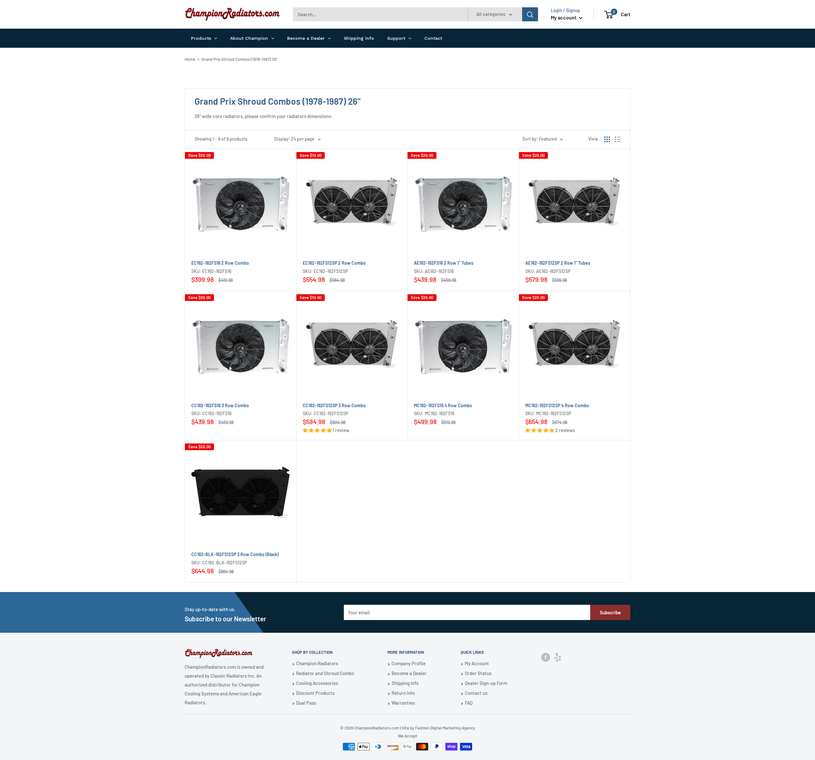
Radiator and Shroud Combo (325, 673)
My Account (477, 663)
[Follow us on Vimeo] (557, 657)
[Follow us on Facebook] (545, 657)
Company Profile (409, 663)
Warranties (403, 703)
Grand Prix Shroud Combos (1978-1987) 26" (240, 59)
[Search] (530, 14)
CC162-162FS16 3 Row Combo (220, 405)
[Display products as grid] (607, 139)
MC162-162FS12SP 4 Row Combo (557, 405)
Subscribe (610, 612)
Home (190, 59)
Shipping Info (405, 683)
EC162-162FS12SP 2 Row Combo (334, 263)
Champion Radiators (317, 663)
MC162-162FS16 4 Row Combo (443, 405)
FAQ (469, 703)
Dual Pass (306, 703)
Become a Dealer (409, 673)
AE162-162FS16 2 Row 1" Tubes (443, 263)
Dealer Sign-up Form (486, 683)
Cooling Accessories (317, 683)
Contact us (476, 693)
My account (564, 17)
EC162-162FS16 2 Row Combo (220, 263)
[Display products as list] (617, 139)
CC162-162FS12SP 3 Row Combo (334, 405)
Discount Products (315, 693)
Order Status (478, 673)
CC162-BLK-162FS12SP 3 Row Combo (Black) (235, 554)
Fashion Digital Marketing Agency (445, 727)
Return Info (403, 693)
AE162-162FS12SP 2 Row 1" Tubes (557, 263)
